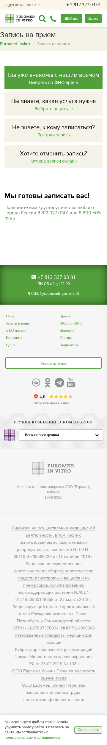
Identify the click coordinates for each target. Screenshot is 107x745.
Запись (93, 18)
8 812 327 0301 (52, 213)
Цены (10, 345)
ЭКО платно (16, 330)
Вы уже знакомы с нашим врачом (53, 78)
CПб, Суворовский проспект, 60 (54, 294)
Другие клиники (21, 4)
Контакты (14, 337)
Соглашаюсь (88, 730)
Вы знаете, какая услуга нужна (53, 104)
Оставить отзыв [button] (53, 363)
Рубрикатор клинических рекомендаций (53, 649)
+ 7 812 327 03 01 (83, 4)
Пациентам (68, 345)
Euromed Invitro (15, 43)
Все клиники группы (42, 435)
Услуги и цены (18, 323)
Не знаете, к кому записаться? (53, 131)
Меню (73, 18)
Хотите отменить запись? (53, 157)
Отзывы (66, 337)
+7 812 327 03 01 (56, 277)
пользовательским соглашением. (33, 737)
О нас (10, 316)
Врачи (64, 316)
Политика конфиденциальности (53, 699)
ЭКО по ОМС (70, 323)
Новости (66, 330)
